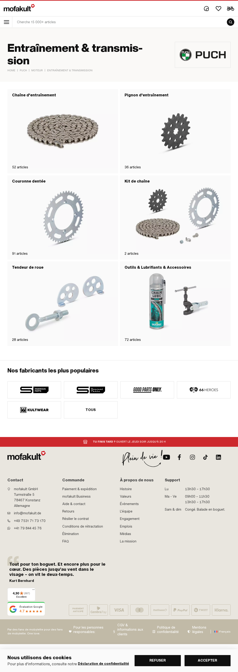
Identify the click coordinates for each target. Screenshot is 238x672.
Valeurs (125, 496)
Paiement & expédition (79, 489)
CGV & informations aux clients (130, 629)
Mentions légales (199, 629)
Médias (125, 534)
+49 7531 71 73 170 (30, 521)
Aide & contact (73, 504)
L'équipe (126, 511)
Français (225, 631)
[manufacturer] (34, 389)
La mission (128, 541)
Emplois (126, 526)
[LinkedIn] (218, 457)
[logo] (19, 7)
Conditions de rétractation (82, 526)
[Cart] (230, 8)
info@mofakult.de (27, 513)
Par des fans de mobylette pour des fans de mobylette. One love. (35, 631)
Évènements (129, 504)
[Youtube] (166, 457)
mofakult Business (76, 496)
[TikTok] (205, 457)
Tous (91, 410)
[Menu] (33, 591)
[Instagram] (192, 457)
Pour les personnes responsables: (88, 629)
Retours (68, 511)
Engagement (129, 518)
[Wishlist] (218, 8)
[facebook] (179, 457)
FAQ (65, 541)
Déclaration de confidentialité (103, 664)
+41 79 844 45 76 (28, 528)
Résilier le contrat (75, 518)
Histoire (126, 489)
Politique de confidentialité (168, 629)
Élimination (70, 534)
